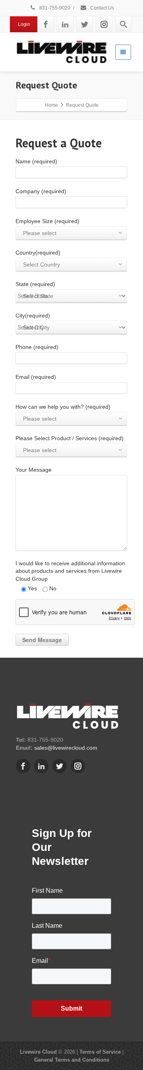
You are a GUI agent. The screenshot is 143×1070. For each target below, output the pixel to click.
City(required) (32, 321)
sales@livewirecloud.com (65, 748)
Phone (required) (36, 347)
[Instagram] (104, 24)
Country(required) (37, 258)
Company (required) (40, 191)
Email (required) (35, 377)
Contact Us (101, 8)
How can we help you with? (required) (62, 413)
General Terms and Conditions (71, 1060)
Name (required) (36, 161)
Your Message (33, 469)
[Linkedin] (65, 24)
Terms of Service (100, 1052)
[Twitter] (85, 24)
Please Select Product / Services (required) (69, 444)
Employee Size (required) (47, 227)
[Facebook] (46, 24)
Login (24, 24)
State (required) (35, 290)
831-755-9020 (54, 8)
